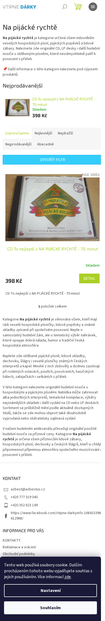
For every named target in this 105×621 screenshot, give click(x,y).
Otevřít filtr (52, 159)
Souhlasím (50, 608)
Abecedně (45, 144)
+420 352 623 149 (24, 505)
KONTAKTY (11, 540)
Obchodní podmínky (19, 554)
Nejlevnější (43, 133)
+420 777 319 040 (24, 497)
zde (67, 577)
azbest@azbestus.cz (28, 489)
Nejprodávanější (18, 144)
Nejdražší (65, 133)
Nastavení (51, 591)
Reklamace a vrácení (19, 547)
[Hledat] (64, 6)
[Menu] (93, 6)
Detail (89, 278)
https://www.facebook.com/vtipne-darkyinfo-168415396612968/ (56, 515)
